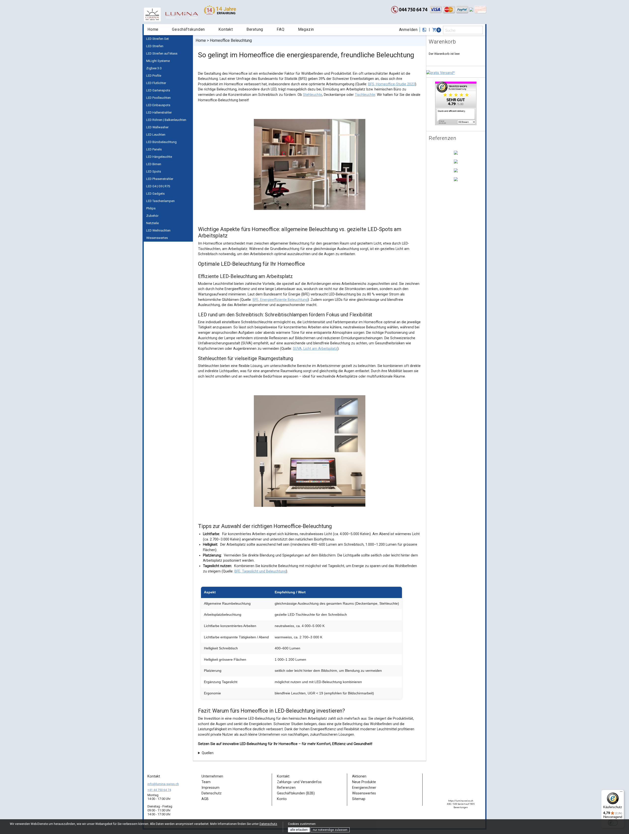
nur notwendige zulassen (330, 830)
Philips (151, 208)
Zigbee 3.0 (153, 68)
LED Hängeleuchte (159, 157)
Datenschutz (268, 824)
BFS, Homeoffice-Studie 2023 (391, 84)
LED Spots (153, 171)
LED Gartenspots (158, 90)
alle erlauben (299, 830)
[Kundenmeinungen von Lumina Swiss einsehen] (455, 103)
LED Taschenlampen (160, 201)
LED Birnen (153, 164)
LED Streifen (154, 46)
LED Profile (153, 75)
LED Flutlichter (156, 83)
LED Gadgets (155, 193)
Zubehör (152, 216)
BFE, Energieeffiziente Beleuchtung (280, 300)
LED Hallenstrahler (159, 112)
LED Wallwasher (157, 127)
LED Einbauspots (158, 105)
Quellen (208, 753)
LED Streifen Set (157, 39)
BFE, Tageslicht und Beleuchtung (260, 571)
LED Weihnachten (158, 230)
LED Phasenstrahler (159, 179)
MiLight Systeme (158, 61)
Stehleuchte (312, 95)
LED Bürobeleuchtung (161, 142)
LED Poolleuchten (158, 98)
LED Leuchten (155, 134)
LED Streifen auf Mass (161, 53)
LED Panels (154, 149)
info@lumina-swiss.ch (163, 784)
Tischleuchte (365, 95)
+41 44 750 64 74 (159, 790)
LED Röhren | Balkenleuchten (166, 120)
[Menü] (621, 793)
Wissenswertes (157, 238)
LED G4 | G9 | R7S (158, 186)
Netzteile (152, 223)
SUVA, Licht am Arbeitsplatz (315, 349)
